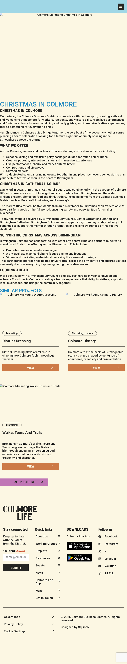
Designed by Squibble (75, 627)
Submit (16, 568)
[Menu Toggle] (121, 7)
